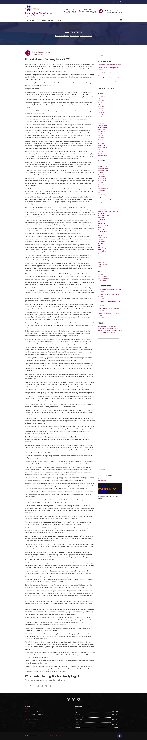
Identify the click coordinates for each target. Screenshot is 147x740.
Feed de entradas (102, 276)
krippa (99, 227)
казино (100, 326)
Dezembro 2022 (102, 125)
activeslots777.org (103, 170)
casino (99, 192)
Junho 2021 (101, 151)
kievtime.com (101, 223)
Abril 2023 (100, 117)
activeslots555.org (103, 168)
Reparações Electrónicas (38, 13)
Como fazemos (36, 2)
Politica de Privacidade (55, 2)
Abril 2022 (100, 141)
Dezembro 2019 (102, 155)
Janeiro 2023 (101, 123)
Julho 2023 (101, 111)
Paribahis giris (101, 241)
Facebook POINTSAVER (47, 20)
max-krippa (101, 233)
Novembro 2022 (102, 127)
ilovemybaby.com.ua (103, 215)
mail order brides (102, 231)
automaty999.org (102, 180)
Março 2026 (101, 106)
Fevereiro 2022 (102, 145)
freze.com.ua (101, 205)
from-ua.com (101, 207)
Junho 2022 (101, 137)
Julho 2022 (101, 135)
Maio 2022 (101, 139)
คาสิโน (99, 266)
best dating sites (102, 184)
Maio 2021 (101, 153)
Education (100, 201)
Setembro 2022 (102, 131)
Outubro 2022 (101, 129)
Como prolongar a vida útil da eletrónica (109, 78)
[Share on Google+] (45, 685)
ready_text (100, 243)
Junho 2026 (101, 100)
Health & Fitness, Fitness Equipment (108, 211)
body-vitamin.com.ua (103, 188)
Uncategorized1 (102, 256)
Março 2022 (101, 143)
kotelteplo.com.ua (103, 225)
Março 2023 (101, 119)
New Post (100, 235)
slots (99, 246)
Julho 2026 (101, 98)
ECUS (99, 478)
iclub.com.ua (101, 213)
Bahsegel (100, 182)
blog (99, 186)
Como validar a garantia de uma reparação (109, 64)
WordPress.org (102, 280)
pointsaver (40, 54)
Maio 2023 (101, 115)
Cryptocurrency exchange (105, 199)
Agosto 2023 (101, 109)
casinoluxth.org (102, 195)
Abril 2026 (100, 104)
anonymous (101, 174)
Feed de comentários (103, 278)
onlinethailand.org (103, 237)
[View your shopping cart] (120, 20)
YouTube (60, 20)
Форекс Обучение (103, 264)
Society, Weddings (103, 252)
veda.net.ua (101, 260)
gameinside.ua (102, 209)
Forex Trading (101, 203)
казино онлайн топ (103, 330)
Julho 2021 (101, 149)
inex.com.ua (101, 217)
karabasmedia (101, 221)
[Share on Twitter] (41, 685)
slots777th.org (102, 248)
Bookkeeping (101, 190)
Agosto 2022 (101, 133)
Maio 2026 (101, 102)
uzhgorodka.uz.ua (102, 258)
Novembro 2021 (102, 147)
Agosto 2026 (101, 96)
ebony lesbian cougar (32, 472)
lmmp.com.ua (101, 229)
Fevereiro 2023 (102, 121)
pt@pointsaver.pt (31, 20)
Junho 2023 (101, 113)
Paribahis (100, 239)
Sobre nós (28, 2)
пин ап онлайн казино (109, 332)
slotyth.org (101, 250)
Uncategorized (102, 254)
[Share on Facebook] (37, 685)
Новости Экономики (103, 262)
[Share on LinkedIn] (49, 685)
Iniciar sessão (101, 274)
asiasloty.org (101, 176)
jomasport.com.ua (103, 219)
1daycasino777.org (103, 166)
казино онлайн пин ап (112, 328)
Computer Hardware (44, 52)
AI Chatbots (101, 172)
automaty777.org (102, 178)
